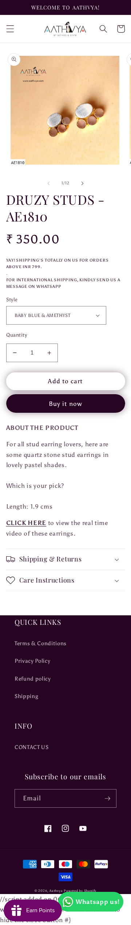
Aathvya (56, 891)
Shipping (26, 696)
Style (12, 299)
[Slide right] (82, 183)
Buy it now (65, 403)
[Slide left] (49, 183)
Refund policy (33, 678)
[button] (10, 29)
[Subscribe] (107, 798)
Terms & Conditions (41, 643)
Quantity (16, 335)
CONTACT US (32, 747)
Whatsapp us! (98, 901)
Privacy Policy (32, 660)
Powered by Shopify (80, 891)
